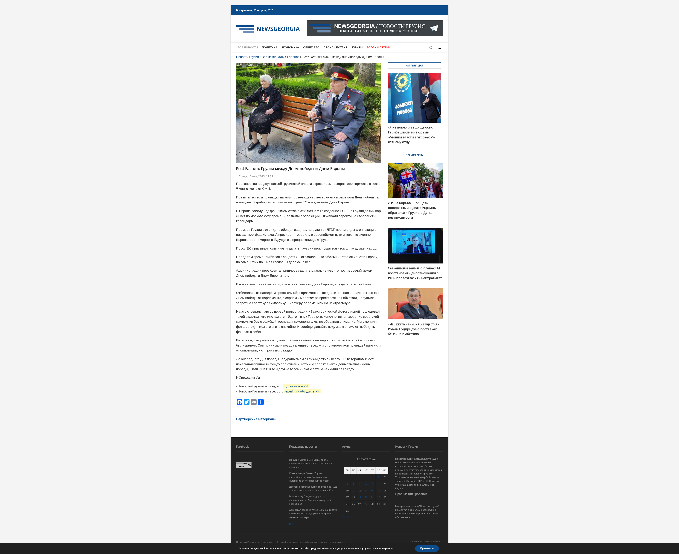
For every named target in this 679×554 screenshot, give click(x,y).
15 (378, 490)
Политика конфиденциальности (426, 541)
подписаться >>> (296, 386)
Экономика (290, 47)
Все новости (248, 47)
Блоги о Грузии (378, 47)
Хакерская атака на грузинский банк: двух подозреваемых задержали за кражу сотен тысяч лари (313, 513)
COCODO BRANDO (336, 542)
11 (353, 490)
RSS (291, 523)
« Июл (345, 515)
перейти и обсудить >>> (302, 391)
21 (372, 497)
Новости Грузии (246, 542)
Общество (311, 47)
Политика (269, 47)
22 (378, 497)
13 (366, 490)
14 (372, 490)
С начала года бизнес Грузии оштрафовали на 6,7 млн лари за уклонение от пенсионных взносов (309, 477)
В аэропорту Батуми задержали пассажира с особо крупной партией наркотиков (310, 500)
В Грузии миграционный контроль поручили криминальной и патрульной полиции (311, 463)
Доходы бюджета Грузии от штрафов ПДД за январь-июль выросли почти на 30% (313, 488)
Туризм (357, 47)
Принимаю (427, 548)
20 (366, 497)
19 (359, 497)
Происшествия (335, 47)
